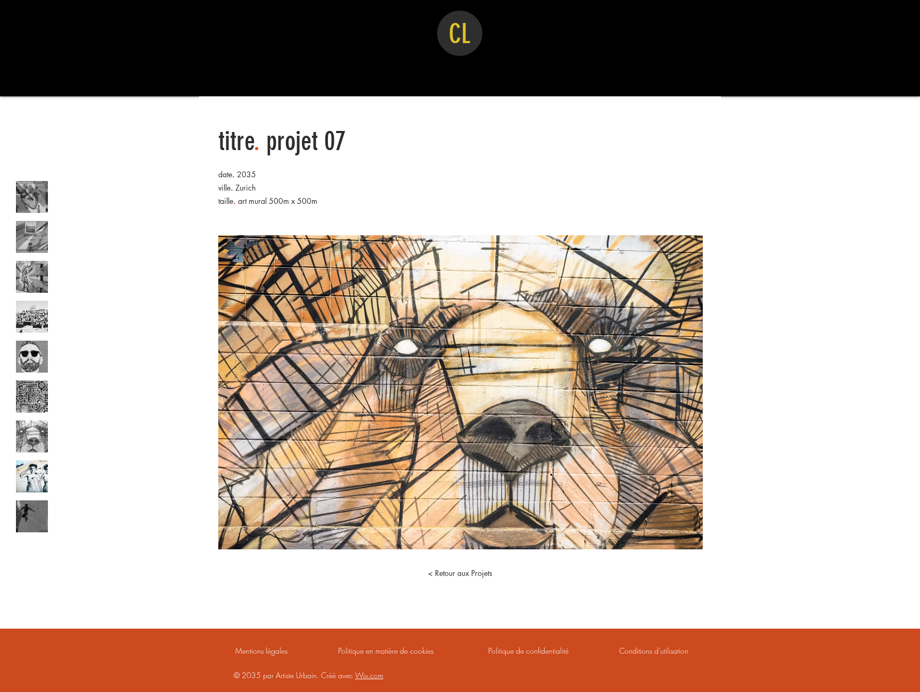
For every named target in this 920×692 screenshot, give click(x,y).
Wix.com (369, 675)
